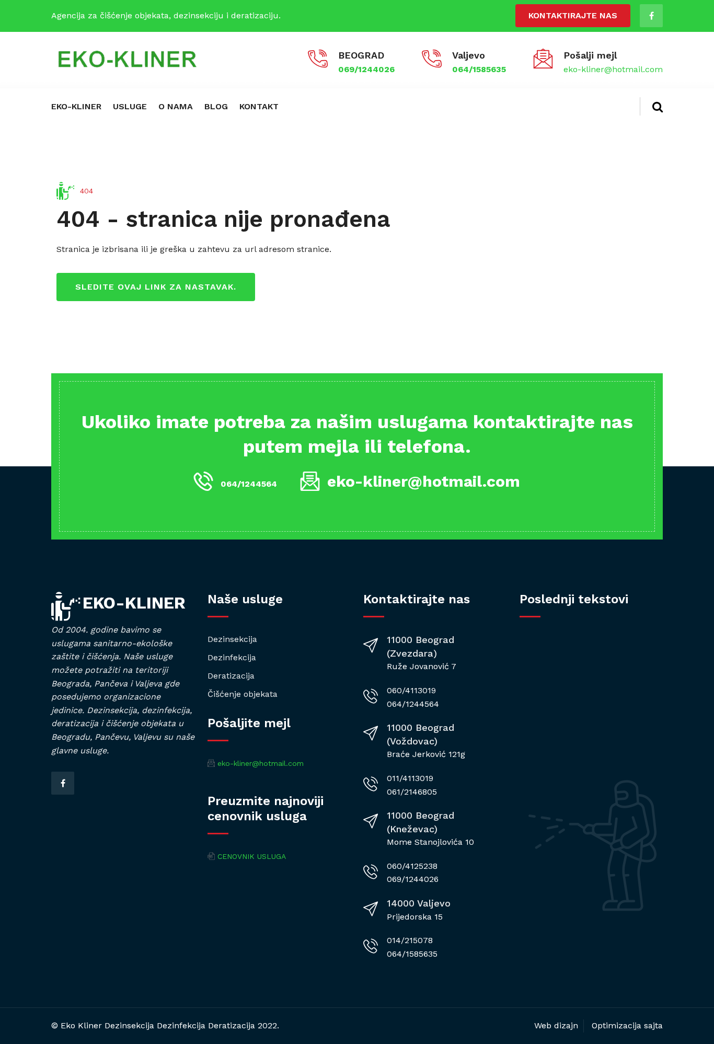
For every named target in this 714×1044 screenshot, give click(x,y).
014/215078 (410, 940)
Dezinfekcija (232, 657)
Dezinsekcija (232, 639)
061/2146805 (412, 792)
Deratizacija (231, 676)
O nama (175, 106)
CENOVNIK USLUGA (251, 856)
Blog (216, 106)
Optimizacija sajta (627, 1025)
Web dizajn (556, 1025)
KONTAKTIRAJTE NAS (572, 15)
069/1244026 (366, 69)
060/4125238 (412, 866)
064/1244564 (249, 484)
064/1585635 (479, 69)
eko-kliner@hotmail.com (613, 69)
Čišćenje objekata (243, 694)
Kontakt (259, 106)
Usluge (130, 106)
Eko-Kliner (76, 106)
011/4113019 (410, 778)
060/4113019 (411, 690)
